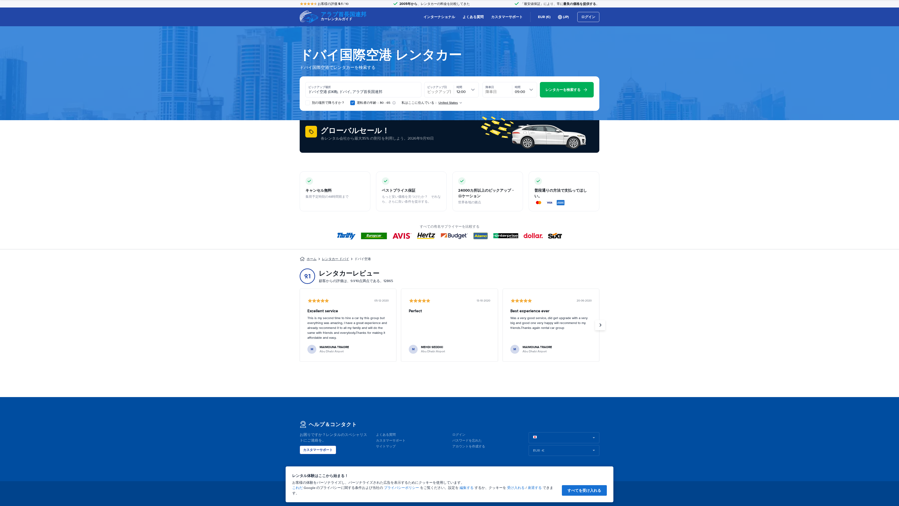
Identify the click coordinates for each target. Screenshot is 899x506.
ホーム (312, 259)
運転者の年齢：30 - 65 (373, 103)
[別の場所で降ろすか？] (307, 102)
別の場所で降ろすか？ (328, 103)
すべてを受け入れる (584, 490)
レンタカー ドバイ (335, 259)
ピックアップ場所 (319, 87)
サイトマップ (386, 446)
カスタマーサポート (507, 16)
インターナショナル (439, 16)
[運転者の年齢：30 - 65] (352, 102)
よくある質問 (473, 16)
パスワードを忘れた (467, 441)
